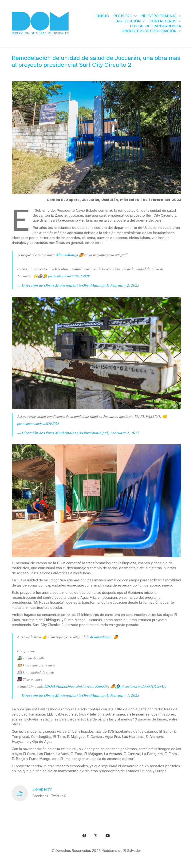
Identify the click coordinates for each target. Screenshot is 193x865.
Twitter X (58, 796)
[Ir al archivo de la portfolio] (177, 858)
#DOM (49, 686)
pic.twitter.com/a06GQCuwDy (143, 686)
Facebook (40, 796)
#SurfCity (102, 686)
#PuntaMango (67, 254)
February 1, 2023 (124, 695)
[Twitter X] (96, 835)
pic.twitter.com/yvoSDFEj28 (38, 423)
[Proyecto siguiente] (187, 858)
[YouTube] (107, 835)
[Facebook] (84, 835)
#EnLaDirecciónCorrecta (75, 686)
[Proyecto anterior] (166, 858)
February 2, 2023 (124, 285)
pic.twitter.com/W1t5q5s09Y (69, 275)
